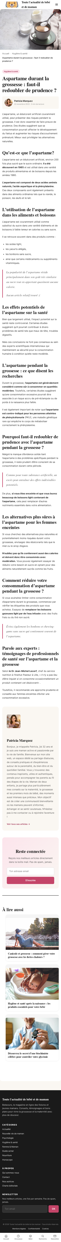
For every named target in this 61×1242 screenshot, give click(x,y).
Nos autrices (8, 1181)
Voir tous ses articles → (18, 824)
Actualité (6, 1129)
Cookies (45, 1229)
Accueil (5, 53)
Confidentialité (34, 1229)
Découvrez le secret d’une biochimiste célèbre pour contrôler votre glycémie (28, 1055)
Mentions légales (19, 1229)
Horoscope (7, 1159)
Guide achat (8, 1151)
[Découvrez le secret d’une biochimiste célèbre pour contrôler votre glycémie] (32, 1032)
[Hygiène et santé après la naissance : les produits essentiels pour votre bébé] (32, 982)
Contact (6, 1177)
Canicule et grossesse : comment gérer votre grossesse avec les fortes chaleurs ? (31, 955)
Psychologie (7, 1138)
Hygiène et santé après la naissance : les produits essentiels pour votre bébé (29, 1005)
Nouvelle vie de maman (13, 1133)
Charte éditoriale (10, 1185)
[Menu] (56, 4)
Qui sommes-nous (10, 1172)
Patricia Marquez (23, 100)
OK (53, 1208)
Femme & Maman (10, 1146)
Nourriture (7, 1155)
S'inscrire (30, 880)
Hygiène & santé (19, 53)
